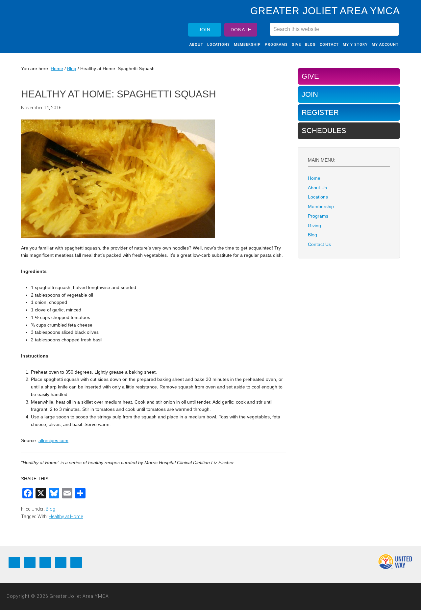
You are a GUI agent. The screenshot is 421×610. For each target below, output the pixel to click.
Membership (321, 206)
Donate (241, 29)
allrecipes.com (53, 440)
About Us (317, 187)
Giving (314, 225)
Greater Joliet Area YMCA (64, 24)
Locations (318, 196)
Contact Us (319, 244)
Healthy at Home (66, 516)
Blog (50, 509)
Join (204, 29)
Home (314, 178)
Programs (318, 216)
